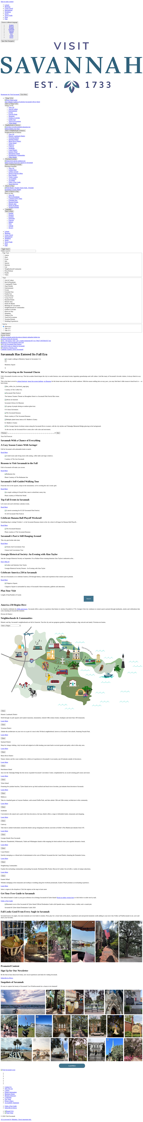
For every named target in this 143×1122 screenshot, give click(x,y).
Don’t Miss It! (5, 562)
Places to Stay (9, 311)
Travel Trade (8, 15)
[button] (13, 109)
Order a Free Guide (7, 901)
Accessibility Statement (12, 1103)
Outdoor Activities (10, 309)
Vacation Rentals (10, 319)
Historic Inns (9, 302)
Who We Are (9, 1089)
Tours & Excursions (11, 317)
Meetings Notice (10, 1094)
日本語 (11, 36)
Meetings (7, 7)
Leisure (7, 5)
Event (6, 259)
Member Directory (10, 1096)
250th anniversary (22, 609)
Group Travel (9, 8)
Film (6, 19)
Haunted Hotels (9, 300)
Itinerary (7, 265)
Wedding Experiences (11, 321)
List (6, 267)
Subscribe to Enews (11, 1108)
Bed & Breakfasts (10, 282)
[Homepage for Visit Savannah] (8, 1070)
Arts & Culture (9, 280)
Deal (6, 257)
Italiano (11, 32)
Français (11, 31)
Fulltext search (5, 251)
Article (7, 255)
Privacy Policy (9, 1101)
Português (11, 29)
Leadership (8, 1097)
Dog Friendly (9, 286)
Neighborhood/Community (13, 269)
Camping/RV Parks (11, 284)
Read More (4, 452)
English (11, 25)
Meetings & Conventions (12, 305)
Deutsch (11, 26)
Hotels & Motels (10, 303)
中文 (11, 34)
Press (6, 17)
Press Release (9, 271)
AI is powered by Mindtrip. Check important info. (16, 1119)
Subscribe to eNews (7, 978)
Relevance (8, 326)
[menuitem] (11, 25)
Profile (7, 273)
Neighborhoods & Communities (14, 307)
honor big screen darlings (35, 381)
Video (6, 275)
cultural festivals (22, 381)
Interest (7, 263)
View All (11, 107)
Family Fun (8, 294)
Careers (7, 1090)
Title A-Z (7, 328)
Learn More (4, 721)
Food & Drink (9, 296)
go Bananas (47, 381)
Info (6, 261)
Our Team (8, 1099)
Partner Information (11, 1092)
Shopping (8, 313)
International (8, 10)
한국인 (11, 37)
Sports (7, 14)
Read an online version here (65, 897)
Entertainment (9, 288)
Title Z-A (8, 330)
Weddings (8, 12)
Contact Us (8, 1087)
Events (7, 290)
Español (11, 28)
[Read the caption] (6, 361)
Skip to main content (7, 1)
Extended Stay (9, 292)
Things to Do (9, 315)
